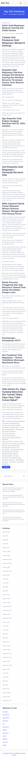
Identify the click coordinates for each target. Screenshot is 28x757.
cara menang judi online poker (10, 423)
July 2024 (5, 626)
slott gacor (5, 462)
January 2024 (6, 649)
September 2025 (7, 571)
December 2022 (7, 700)
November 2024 (7, 610)
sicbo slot (5, 443)
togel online (6, 718)
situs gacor (6, 733)
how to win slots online (9, 435)
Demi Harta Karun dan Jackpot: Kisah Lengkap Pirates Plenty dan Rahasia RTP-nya (14, 511)
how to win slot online (8, 433)
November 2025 (7, 563)
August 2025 (6, 575)
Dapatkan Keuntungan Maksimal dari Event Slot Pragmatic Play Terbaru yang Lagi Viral (13, 497)
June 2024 (5, 630)
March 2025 (6, 594)
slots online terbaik (15, 457)
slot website (5, 457)
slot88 (4, 745)
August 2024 (6, 622)
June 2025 (5, 583)
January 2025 (6, 602)
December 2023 (7, 653)
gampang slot (19, 429)
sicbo (21, 441)
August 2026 (6, 532)
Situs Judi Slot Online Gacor (8, 33)
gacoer (22, 427)
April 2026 (5, 543)
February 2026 (7, 551)
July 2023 (5, 673)
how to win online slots (9, 431)
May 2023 (5, 681)
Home (4, 14)
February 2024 (7, 645)
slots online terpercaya (8, 460)
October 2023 (6, 661)
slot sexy (16, 455)
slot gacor (5, 712)
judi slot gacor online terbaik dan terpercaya (11, 438)
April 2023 (5, 685)
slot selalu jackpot (7, 455)
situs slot (5, 742)
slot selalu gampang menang (10, 453)
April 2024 (5, 638)
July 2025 (5, 579)
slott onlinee (20, 462)
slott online (12, 462)
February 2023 (7, 692)
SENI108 (5, 739)
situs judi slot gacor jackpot (17, 443)
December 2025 (7, 559)
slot (4, 724)
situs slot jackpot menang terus (11, 445)
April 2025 (5, 590)
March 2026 (6, 547)
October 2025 (6, 567)
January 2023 (6, 696)
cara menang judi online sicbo (10, 427)
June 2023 (5, 677)
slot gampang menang (17, 449)
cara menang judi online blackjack (15, 421)
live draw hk (6, 715)
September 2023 (7, 665)
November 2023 (7, 657)
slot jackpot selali (7, 451)
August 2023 (6, 669)
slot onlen (16, 451)
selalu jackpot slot (7, 441)
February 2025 (7, 598)
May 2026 (5, 540)
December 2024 (7, 606)
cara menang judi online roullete (11, 425)
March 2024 (6, 641)
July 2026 (5, 536)
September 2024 (7, 618)
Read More (6, 467)
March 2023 (6, 688)
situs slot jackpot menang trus (10, 447)
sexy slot (16, 441)
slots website (20, 460)
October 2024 (6, 614)
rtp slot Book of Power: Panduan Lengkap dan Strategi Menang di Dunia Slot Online (13, 519)
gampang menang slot (8, 429)
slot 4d (4, 736)
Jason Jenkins (19, 33)
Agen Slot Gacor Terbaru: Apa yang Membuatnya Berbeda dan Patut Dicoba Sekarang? (13, 504)
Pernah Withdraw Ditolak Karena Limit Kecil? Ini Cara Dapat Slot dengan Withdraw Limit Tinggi (13, 489)
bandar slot (6, 727)
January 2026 (6, 555)
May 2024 (5, 634)
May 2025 (5, 587)
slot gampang (6, 449)
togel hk (5, 730)
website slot (5, 464)
